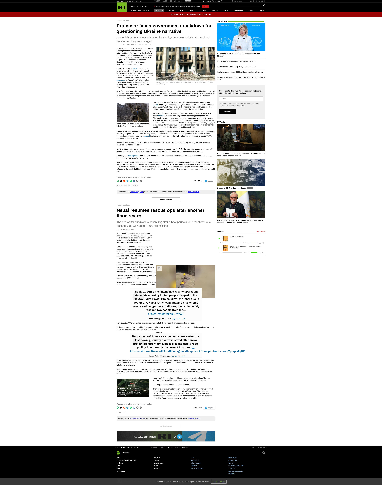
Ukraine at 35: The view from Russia (232, 188)
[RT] (157, 1)
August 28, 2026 (178, 319)
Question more (138, 6)
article (135, 69)
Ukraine (135, 186)
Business (171, 10)
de (128, 447)
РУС (126, 1)
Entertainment (238, 10)
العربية (118, 1)
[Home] (122, 7)
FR (133, 1)
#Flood (165, 351)
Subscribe (227, 111)
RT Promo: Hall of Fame (236, 466)
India (181, 10)
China (119, 412)
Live (192, 457)
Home (119, 20)
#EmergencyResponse (184, 351)
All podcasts (261, 231)
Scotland (126, 186)
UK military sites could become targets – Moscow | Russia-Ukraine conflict (178, 6)
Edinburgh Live (132, 156)
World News (159, 10)
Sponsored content (197, 468)
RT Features (202, 10)
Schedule (194, 466)
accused (146, 136)
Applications (195, 460)
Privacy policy (232, 460)
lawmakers (121, 80)
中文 (140, 1)
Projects (261, 10)
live (205, 6)
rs (134, 447)
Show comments (166, 199)
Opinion (226, 10)
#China (203, 351)
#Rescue (135, 351)
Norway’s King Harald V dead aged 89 (191, 15)
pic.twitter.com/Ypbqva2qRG (226, 351)
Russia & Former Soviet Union (140, 10)
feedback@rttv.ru (193, 192)
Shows (251, 10)
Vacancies (231, 474)
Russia (119, 186)
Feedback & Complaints (235, 471)
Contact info (232, 468)
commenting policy (137, 192)
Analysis (215, 10)
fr (131, 447)
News (118, 457)
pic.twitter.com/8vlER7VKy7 (166, 313)
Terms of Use (232, 457)
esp (120, 447)
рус (124, 447)
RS (136, 1)
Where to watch (196, 463)
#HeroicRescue (151, 351)
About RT (231, 463)
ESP (122, 1)
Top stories (222, 21)
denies (155, 105)
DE (130, 1)
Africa (191, 10)
